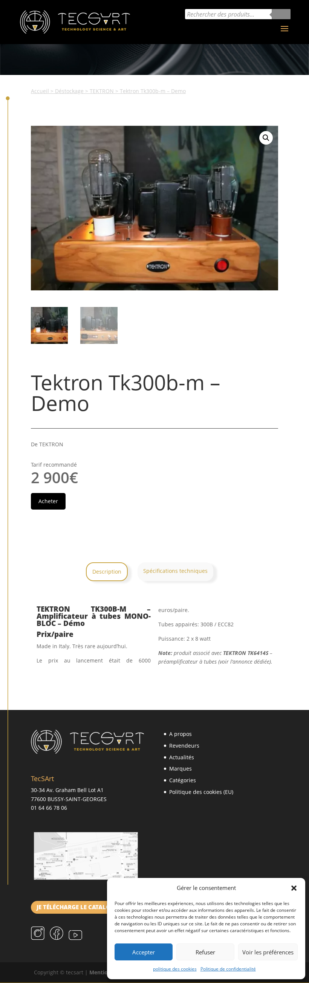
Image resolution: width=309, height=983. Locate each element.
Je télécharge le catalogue (79, 907)
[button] (294, 888)
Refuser (205, 952)
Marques (180, 768)
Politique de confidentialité (228, 969)
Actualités (181, 757)
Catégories (182, 780)
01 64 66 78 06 (49, 807)
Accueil (40, 91)
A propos (180, 733)
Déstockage (69, 91)
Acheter (48, 501)
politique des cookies (175, 969)
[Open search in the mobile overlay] (238, 14)
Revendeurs (184, 745)
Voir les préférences (268, 952)
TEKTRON (102, 91)
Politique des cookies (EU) (201, 791)
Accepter (143, 952)
